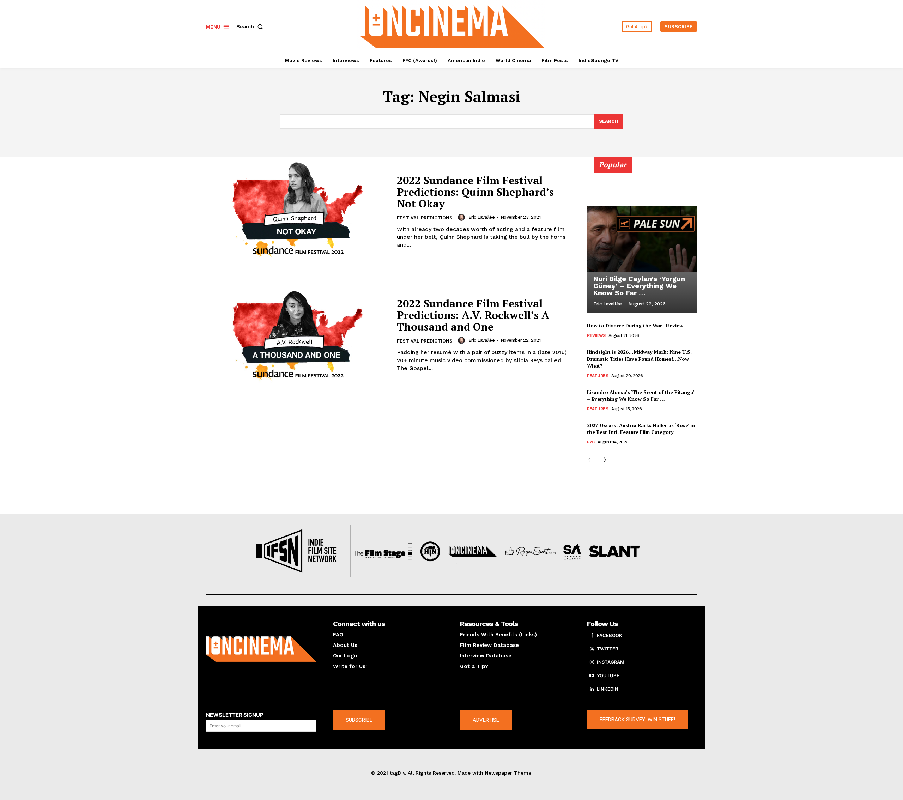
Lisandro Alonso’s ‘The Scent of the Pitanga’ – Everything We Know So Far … (641, 395)
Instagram (610, 662)
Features (597, 375)
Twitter (607, 648)
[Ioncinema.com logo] (261, 649)
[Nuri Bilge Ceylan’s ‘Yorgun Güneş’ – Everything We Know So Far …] (642, 239)
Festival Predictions (425, 217)
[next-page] (602, 460)
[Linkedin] (592, 689)
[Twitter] (592, 649)
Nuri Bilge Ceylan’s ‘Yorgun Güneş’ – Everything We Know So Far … (639, 285)
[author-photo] (462, 217)
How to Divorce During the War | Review (635, 325)
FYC (591, 442)
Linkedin (607, 689)
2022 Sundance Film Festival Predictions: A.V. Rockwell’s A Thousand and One (473, 315)
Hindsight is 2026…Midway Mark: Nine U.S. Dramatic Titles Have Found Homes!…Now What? (639, 359)
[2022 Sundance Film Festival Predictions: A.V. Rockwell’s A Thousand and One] (297, 335)
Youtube (608, 675)
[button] (251, 26)
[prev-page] (591, 460)
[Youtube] (592, 676)
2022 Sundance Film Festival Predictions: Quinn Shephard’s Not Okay (475, 192)
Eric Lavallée (481, 217)
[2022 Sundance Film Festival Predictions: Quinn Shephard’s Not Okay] (297, 211)
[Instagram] (592, 662)
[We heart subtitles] (452, 25)
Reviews (596, 335)
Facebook (609, 635)
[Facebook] (592, 636)
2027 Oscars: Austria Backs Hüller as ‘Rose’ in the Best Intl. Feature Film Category (641, 429)
